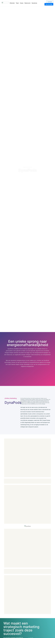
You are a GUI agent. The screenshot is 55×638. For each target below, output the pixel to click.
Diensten (12, 3)
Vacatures (34, 3)
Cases (21, 3)
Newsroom (27, 3)
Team (17, 3)
